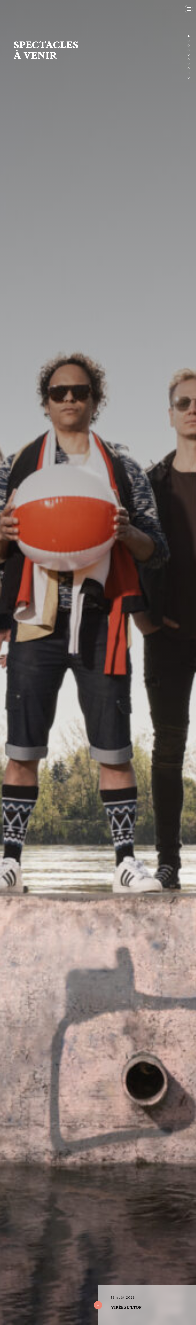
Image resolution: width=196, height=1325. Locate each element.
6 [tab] (188, 59)
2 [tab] (188, 41)
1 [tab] (188, 36)
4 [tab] (188, 50)
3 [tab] (188, 45)
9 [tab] (188, 73)
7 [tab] (188, 64)
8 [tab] (188, 68)
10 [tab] (188, 78)
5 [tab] (188, 55)
